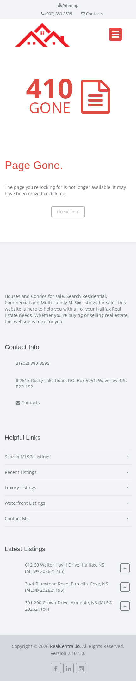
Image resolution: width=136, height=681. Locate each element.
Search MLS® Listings (28, 457)
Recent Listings (21, 472)
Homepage (68, 212)
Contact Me (17, 518)
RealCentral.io (65, 646)
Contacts (94, 13)
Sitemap (70, 5)
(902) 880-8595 (58, 13)
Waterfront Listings (25, 503)
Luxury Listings (20, 488)
